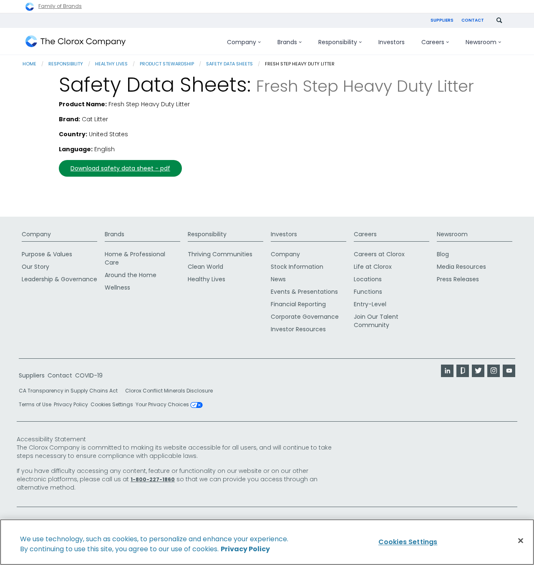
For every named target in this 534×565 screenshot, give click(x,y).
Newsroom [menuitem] (481, 42)
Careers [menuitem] (432, 42)
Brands (114, 234)
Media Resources (461, 266)
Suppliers (442, 20)
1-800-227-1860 (153, 479)
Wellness (117, 287)
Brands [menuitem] (287, 42)
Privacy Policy (71, 404)
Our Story (35, 266)
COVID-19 (89, 375)
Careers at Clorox (379, 254)
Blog (443, 254)
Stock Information (297, 266)
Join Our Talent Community (376, 320)
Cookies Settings (112, 405)
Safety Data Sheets (229, 63)
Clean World (205, 266)
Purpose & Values (47, 254)
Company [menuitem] (241, 42)
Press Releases (458, 279)
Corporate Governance (305, 316)
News (278, 279)
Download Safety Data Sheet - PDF (120, 168)
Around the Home (130, 275)
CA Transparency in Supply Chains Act (71, 390)
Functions (368, 292)
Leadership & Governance (59, 279)
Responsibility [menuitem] (337, 42)
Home (29, 63)
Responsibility (65, 63)
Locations (368, 279)
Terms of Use (35, 404)
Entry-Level (370, 304)
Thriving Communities (220, 254)
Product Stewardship (167, 63)
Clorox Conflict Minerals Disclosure (169, 390)
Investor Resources (298, 329)
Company (36, 234)
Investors (284, 234)
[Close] (520, 541)
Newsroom (452, 234)
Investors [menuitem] (391, 42)
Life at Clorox (373, 266)
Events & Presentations (304, 292)
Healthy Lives (111, 63)
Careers (365, 234)
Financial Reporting (298, 304)
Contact (472, 20)
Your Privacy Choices (163, 405)
